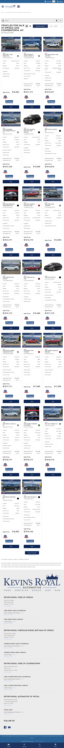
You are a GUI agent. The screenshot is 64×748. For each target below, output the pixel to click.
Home (2, 12)
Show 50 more (32, 555)
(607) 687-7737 (8, 714)
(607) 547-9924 (8, 681)
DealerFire (30, 736)
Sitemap (41, 741)
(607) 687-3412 (8, 648)
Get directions (8, 606)
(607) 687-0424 (8, 614)
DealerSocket (40, 736)
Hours (22, 613)
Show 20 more (32, 553)
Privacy (36, 741)
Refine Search (40, 26)
